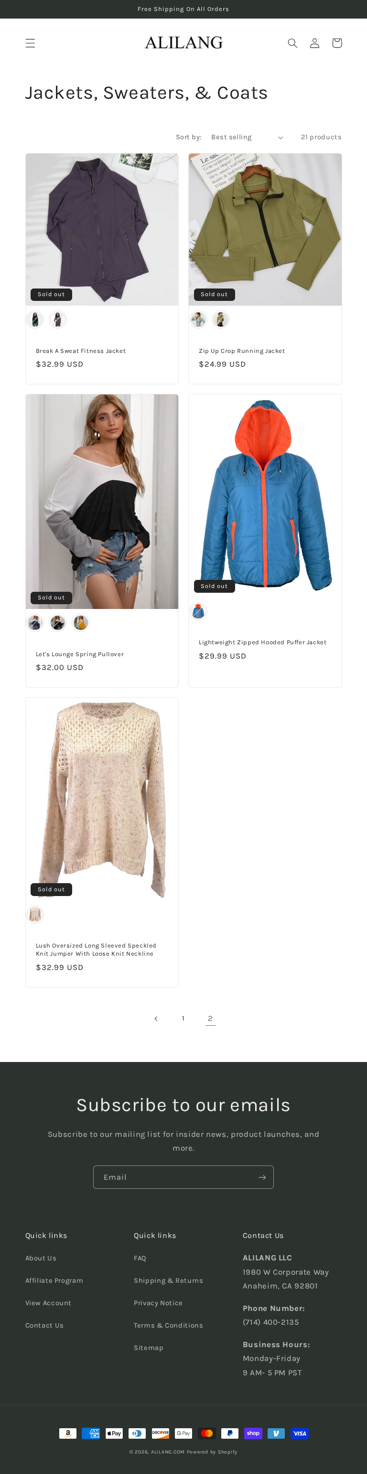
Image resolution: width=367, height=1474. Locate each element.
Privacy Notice (158, 1303)
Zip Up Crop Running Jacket (242, 350)
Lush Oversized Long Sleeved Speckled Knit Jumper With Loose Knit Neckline (96, 949)
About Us (41, 1258)
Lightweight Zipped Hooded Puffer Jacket (262, 642)
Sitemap (148, 1348)
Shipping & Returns (168, 1281)
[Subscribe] (262, 1177)
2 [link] (210, 1018)
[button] (30, 43)
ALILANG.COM (168, 1452)
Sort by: (188, 137)
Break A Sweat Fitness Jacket (81, 350)
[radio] (35, 319)
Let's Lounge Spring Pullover (80, 654)
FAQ (140, 1258)
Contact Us (44, 1325)
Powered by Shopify (212, 1452)
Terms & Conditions (168, 1325)
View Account (48, 1303)
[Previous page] (156, 1019)
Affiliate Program (54, 1281)
